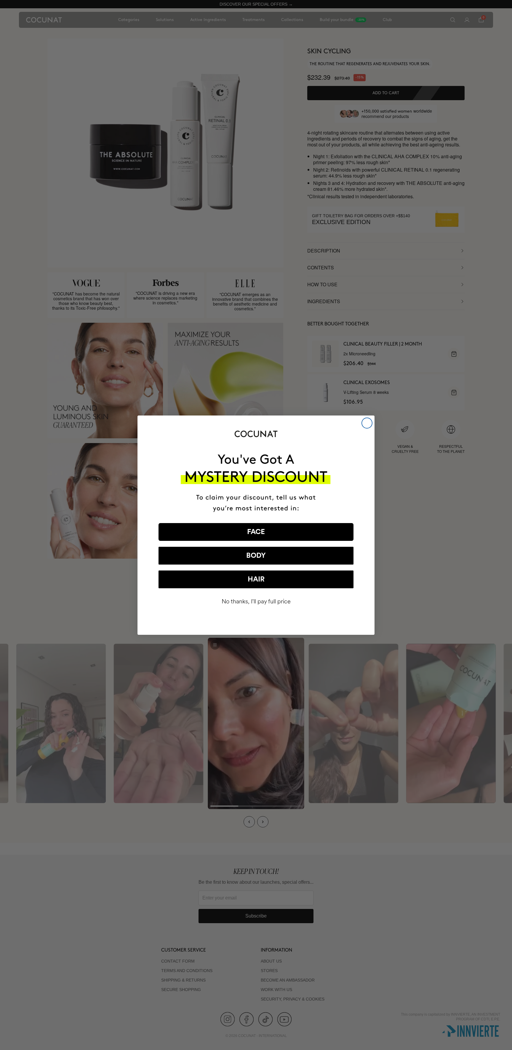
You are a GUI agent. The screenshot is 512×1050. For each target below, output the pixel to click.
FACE (256, 532)
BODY (256, 555)
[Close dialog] (367, 423)
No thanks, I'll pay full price (256, 601)
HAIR (256, 579)
